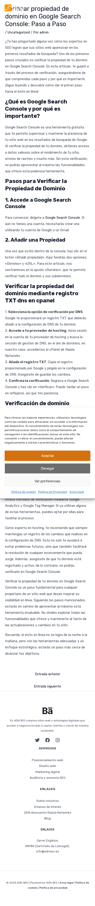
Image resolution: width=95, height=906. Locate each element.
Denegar (47, 468)
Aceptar (47, 456)
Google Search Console (62, 218)
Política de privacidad (53, 887)
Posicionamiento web (47, 760)
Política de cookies (23, 491)
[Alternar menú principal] (87, 8)
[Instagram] (57, 740)
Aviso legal (76, 491)
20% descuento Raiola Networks (47, 812)
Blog (47, 818)
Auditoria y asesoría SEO (47, 777)
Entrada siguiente (47, 686)
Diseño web (47, 766)
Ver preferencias (47, 481)
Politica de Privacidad (52, 491)
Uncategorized (19, 32)
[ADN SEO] (14, 7)
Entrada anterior (47, 674)
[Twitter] (37, 740)
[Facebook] (47, 740)
